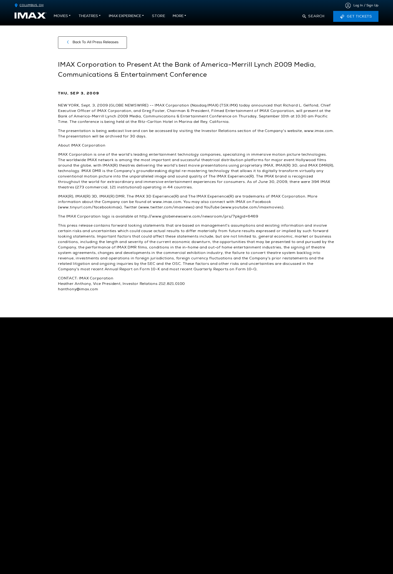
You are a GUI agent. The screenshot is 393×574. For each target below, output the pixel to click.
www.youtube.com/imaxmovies (252, 207)
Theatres (88, 16)
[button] (313, 16)
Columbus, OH (32, 5)
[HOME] (30, 16)
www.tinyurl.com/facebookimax (89, 207)
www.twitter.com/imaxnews (166, 207)
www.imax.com (318, 131)
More (178, 16)
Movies (61, 16)
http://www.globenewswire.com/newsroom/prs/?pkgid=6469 (198, 216)
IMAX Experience (125, 16)
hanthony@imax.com (78, 289)
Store (158, 17)
